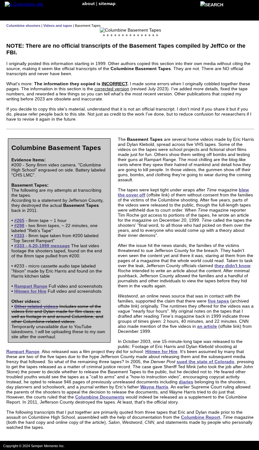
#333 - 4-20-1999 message (42, 245)
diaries (186, 381)
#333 (19, 235)
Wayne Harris (154, 386)
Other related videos (36, 306)
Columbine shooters (23, 25)
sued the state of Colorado (205, 361)
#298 (19, 225)
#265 (19, 220)
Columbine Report (200, 417)
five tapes (218, 300)
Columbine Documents (99, 396)
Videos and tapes (57, 25)
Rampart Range (30, 286)
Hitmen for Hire (30, 291)
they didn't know (232, 265)
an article (207, 326)
